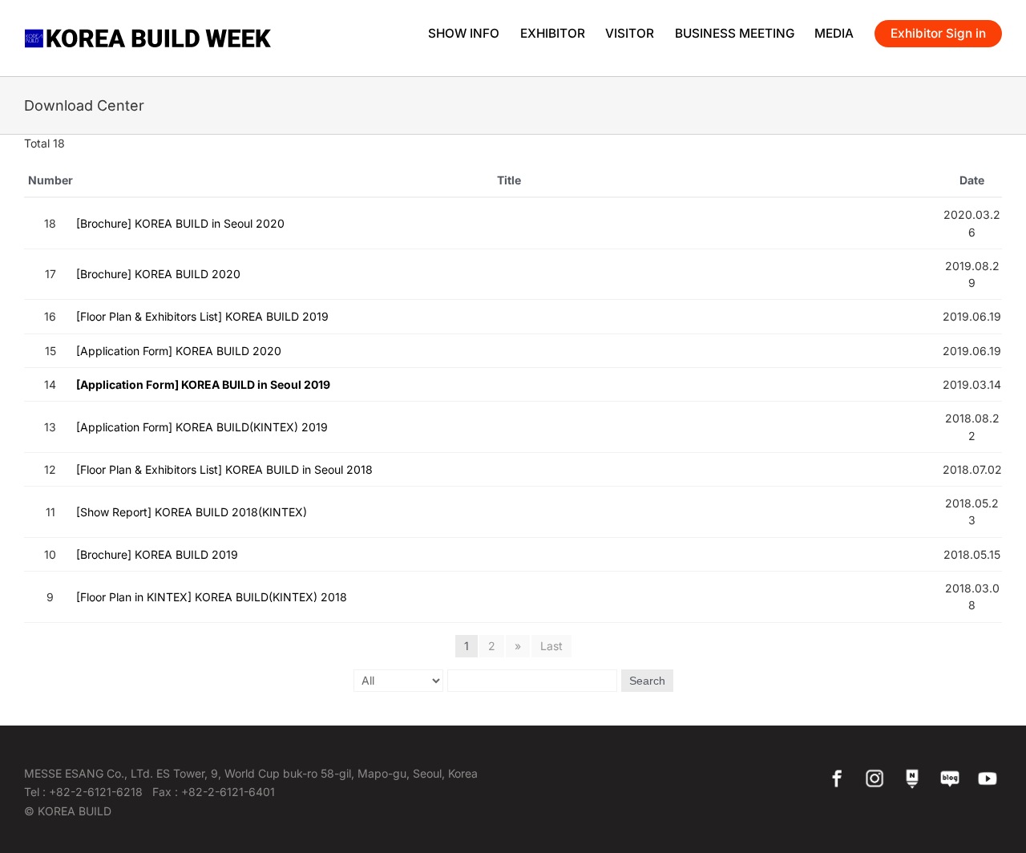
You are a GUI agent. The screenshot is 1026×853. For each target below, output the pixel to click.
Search (647, 680)
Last (551, 646)
